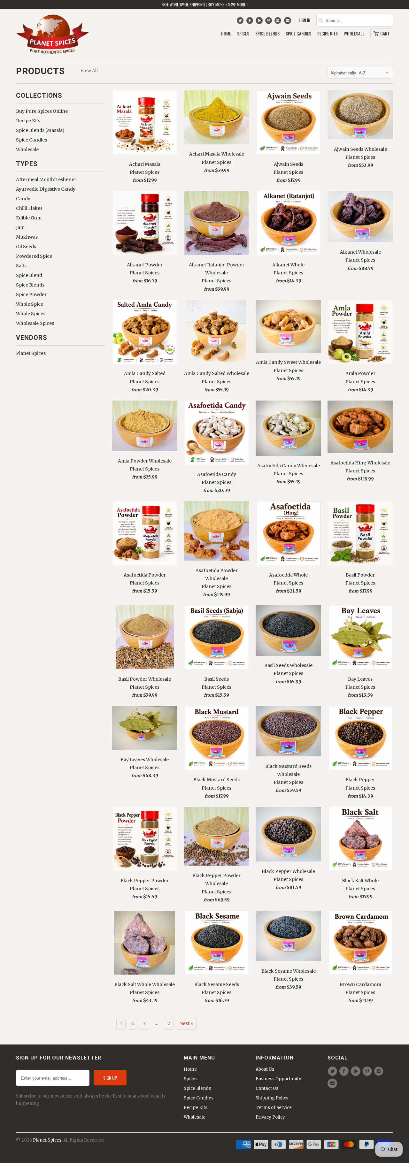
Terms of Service (274, 1107)
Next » (186, 1023)
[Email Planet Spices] (288, 22)
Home (226, 34)
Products (40, 71)
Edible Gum (29, 218)
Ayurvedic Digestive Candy (45, 189)
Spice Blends (267, 34)
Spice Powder (31, 294)
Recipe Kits (327, 34)
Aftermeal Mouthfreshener (46, 179)
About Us (265, 1069)
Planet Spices (31, 353)
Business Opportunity (278, 1079)
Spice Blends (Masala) (40, 130)
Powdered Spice (34, 256)
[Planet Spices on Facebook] (250, 22)
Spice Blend (29, 275)
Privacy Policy (270, 1117)
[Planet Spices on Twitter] (240, 22)
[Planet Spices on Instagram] (278, 22)
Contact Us (267, 1088)
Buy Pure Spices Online (42, 111)
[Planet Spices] (52, 35)
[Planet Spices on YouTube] (260, 22)
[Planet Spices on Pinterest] (269, 22)
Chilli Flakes (29, 208)
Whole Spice (29, 304)
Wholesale (354, 34)
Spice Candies (298, 34)
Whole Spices (30, 314)
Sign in (304, 20)
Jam (20, 227)
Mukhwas (27, 237)
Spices (243, 34)
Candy (23, 199)
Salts (21, 266)
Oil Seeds (26, 246)
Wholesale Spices (35, 323)
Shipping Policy (272, 1098)
